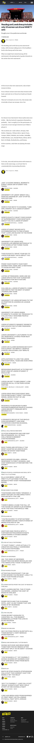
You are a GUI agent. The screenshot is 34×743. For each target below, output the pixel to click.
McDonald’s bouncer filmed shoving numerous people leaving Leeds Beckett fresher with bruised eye (16, 408)
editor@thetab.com (21, 736)
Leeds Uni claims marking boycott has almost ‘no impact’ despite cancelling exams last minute (16, 348)
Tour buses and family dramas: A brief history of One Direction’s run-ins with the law (16, 494)
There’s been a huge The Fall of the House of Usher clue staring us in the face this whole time (16, 506)
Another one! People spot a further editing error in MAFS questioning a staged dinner (15, 532)
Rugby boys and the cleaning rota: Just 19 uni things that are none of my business (16, 603)
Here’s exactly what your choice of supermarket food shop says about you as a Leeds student (16, 219)
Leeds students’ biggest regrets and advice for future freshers (16, 325)
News (16, 40)
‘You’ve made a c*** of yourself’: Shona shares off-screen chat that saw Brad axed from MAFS (15, 659)
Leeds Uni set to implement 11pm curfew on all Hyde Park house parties (15, 383)
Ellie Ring (7, 564)
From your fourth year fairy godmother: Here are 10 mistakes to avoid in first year (16, 265)
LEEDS (7, 190)
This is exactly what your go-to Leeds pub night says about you (15, 254)
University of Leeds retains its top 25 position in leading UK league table (17, 302)
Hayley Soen (8, 466)
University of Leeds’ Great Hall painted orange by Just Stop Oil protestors (15, 196)
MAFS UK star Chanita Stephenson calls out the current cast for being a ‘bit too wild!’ (16, 673)
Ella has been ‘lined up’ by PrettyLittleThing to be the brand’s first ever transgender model (16, 479)
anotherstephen (10, 425)
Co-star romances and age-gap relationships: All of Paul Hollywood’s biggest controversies (15, 436)
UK (6, 426)
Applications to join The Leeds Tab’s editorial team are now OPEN (17, 360)
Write (20, 2)
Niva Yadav (7, 362)
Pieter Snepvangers (8, 413)
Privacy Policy (13, 720)
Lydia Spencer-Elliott (11, 440)
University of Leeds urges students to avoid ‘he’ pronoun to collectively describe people (17, 314)
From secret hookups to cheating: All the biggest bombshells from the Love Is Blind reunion (14, 618)
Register (12, 727)
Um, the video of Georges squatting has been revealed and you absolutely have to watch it (16, 561)
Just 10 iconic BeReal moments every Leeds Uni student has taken (15, 184)
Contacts (23, 720)
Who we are (23, 719)
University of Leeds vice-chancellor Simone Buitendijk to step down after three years (16, 243)
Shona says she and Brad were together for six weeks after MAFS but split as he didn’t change (17, 647)
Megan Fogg (8, 188)
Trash (22, 498)
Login (11, 728)
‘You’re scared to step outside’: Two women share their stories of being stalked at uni (17, 520)
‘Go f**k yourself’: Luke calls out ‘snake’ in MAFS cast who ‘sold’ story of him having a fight (16, 685)
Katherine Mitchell (10, 223)
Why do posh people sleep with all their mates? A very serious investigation (17, 633)
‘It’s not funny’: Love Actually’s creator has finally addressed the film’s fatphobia (15, 547)
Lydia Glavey (20, 387)
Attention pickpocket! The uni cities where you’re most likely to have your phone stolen (17, 575)
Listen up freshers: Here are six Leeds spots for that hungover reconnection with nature (15, 277)
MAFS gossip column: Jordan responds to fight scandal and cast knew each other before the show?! (16, 462)
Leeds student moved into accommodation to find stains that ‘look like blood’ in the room (16, 231)
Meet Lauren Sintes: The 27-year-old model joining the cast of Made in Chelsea (16, 591)
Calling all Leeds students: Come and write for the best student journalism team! (16, 290)
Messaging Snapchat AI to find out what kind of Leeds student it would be (17, 371)
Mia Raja (7, 328)
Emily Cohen (8, 210)
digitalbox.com (7, 736)
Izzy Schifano (8, 399)
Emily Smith (8, 452)
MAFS (15, 466)
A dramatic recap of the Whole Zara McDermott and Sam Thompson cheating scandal (15, 421)
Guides (16, 188)
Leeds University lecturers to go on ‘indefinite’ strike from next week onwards (16, 336)
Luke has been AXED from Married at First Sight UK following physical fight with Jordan (16, 697)
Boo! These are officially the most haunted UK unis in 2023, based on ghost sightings (14, 449)
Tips (25, 2)
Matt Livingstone (10, 40)
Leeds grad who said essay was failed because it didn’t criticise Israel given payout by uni (16, 395)
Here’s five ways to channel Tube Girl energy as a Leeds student (16, 208)
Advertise (12, 719)
